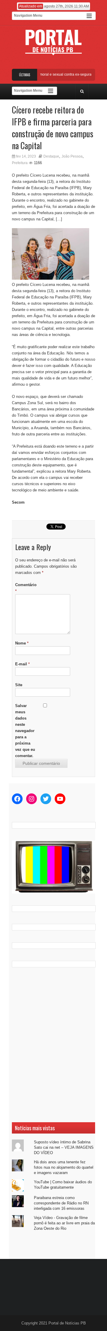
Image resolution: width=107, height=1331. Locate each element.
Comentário (26, 588)
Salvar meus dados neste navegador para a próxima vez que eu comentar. (25, 730)
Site (18, 685)
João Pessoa (72, 156)
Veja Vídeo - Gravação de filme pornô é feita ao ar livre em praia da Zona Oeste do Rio (64, 1223)
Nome (22, 643)
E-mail (22, 664)
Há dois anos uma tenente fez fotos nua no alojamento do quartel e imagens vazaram (63, 1167)
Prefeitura (20, 163)
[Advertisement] (53, 1044)
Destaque (51, 156)
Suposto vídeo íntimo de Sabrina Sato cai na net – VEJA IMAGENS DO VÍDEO (64, 1147)
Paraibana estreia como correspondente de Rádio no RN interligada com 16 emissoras (61, 1203)
